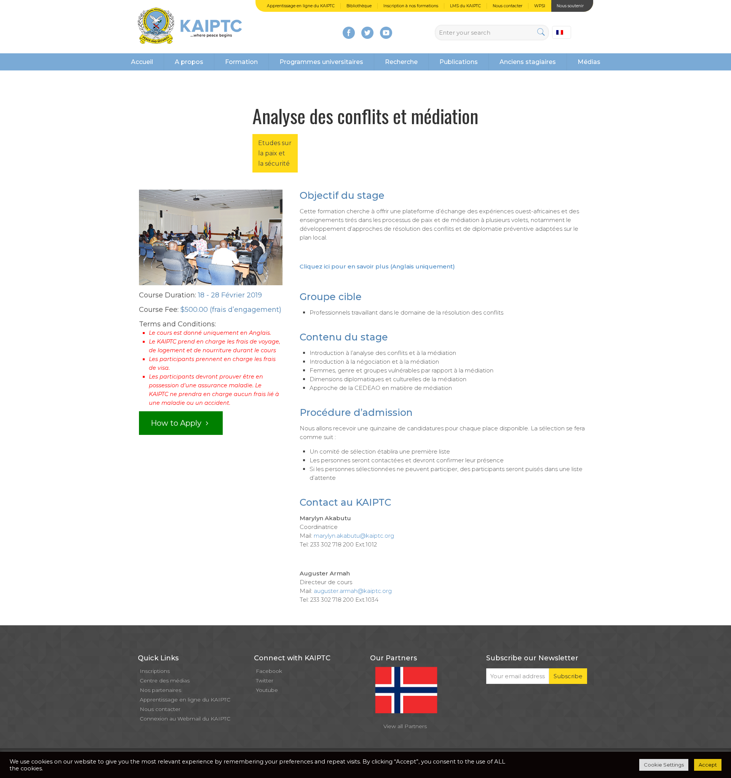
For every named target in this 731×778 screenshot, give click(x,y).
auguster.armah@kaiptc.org (353, 590)
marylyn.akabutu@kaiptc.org (354, 535)
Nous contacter (507, 5)
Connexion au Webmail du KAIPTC (185, 719)
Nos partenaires (160, 690)
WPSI (539, 5)
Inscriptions (155, 671)
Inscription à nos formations (410, 5)
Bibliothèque (359, 5)
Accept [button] (708, 765)
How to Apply (177, 423)
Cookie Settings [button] (664, 765)
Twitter (264, 680)
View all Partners (405, 726)
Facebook (269, 671)
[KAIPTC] (190, 26)
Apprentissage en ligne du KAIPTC (301, 5)
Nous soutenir (570, 5)
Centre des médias (165, 680)
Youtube (267, 690)
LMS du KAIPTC (465, 5)
